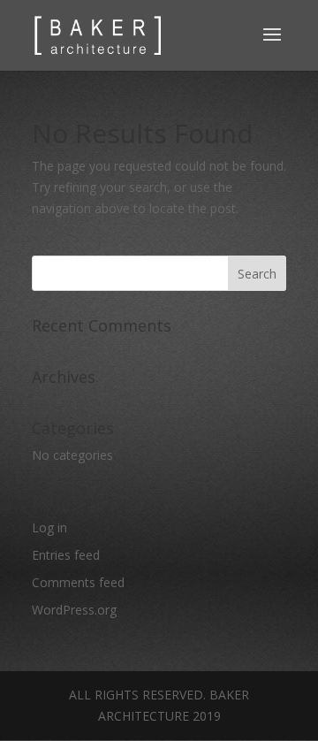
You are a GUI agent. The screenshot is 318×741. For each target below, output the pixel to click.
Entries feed (66, 554)
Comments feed (78, 582)
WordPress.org (74, 609)
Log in (49, 527)
